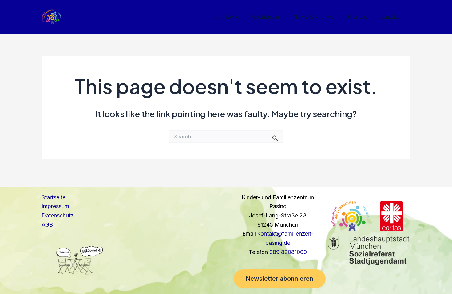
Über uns (356, 17)
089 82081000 (288, 252)
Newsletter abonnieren (279, 278)
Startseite (227, 17)
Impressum (55, 206)
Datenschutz (58, 215)
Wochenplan (266, 17)
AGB (47, 224)
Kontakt (389, 17)
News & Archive (313, 17)
